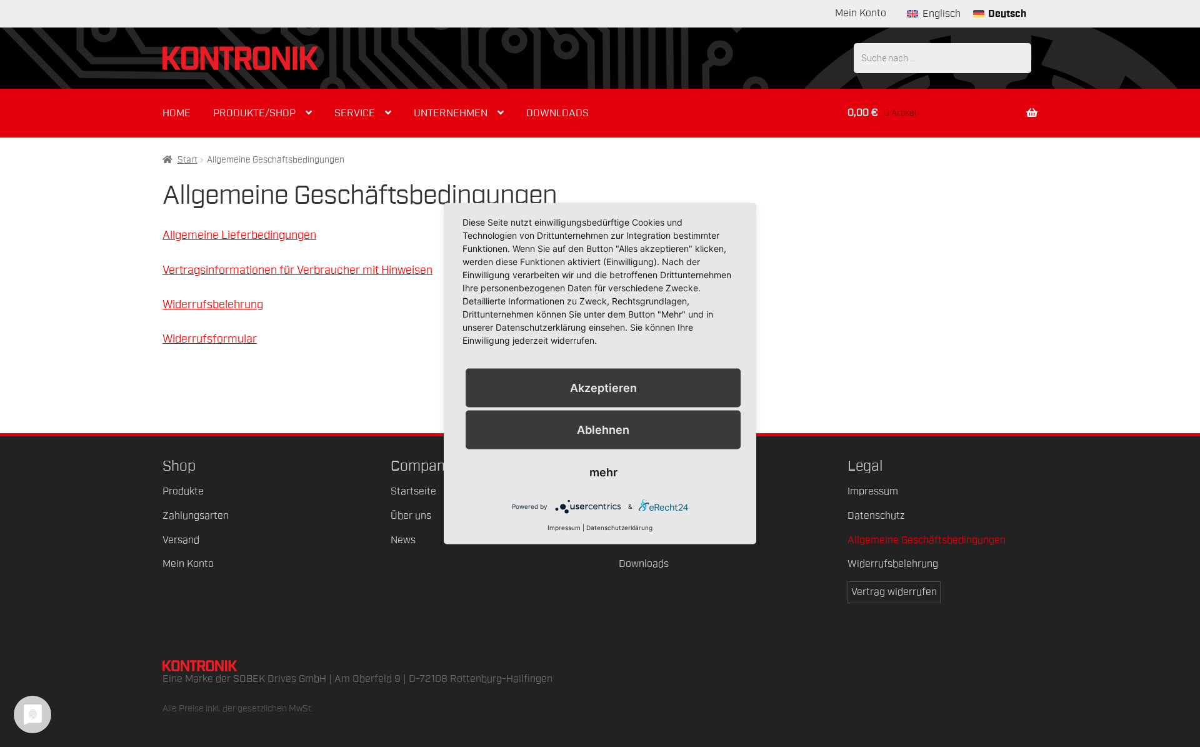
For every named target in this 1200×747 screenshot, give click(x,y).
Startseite (413, 491)
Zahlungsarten (195, 516)
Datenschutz (876, 516)
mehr (603, 471)
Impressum (873, 491)
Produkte (183, 491)
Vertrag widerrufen (894, 592)
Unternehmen (451, 113)
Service (354, 113)
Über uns (411, 516)
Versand (180, 540)
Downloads (557, 113)
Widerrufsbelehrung (212, 304)
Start (188, 160)
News (403, 540)
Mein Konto (860, 13)
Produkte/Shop (254, 113)
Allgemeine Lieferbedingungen (239, 235)
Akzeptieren (603, 387)
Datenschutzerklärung (619, 527)
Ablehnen (603, 429)
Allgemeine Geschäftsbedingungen (927, 540)
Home (176, 113)
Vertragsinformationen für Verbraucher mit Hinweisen (297, 270)
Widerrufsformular (209, 338)
